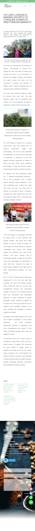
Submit (27, 493)
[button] (31, 502)
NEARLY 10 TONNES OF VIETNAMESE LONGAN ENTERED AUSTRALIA (23, 386)
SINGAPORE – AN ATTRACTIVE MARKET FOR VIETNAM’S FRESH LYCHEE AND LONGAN (10, 398)
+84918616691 (11, 1)
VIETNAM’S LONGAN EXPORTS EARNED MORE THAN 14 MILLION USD (9, 386)
